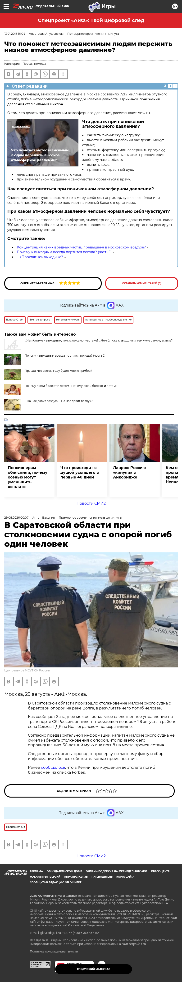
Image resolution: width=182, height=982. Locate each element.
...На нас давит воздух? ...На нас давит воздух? (59, 401)
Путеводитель (102, 876)
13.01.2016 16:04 (14, 33)
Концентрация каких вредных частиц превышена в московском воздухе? (81, 247)
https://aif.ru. (138, 944)
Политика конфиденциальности (54, 951)
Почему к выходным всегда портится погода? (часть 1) (64, 252)
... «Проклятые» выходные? (40, 257)
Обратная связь (76, 876)
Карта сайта (125, 876)
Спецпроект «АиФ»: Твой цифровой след (91, 20)
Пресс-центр (160, 871)
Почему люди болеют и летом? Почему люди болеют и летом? (71, 386)
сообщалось (53, 767)
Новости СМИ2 (91, 503)
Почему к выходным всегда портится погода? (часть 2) (65, 355)
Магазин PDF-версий (45, 876)
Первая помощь (34, 63)
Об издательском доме (64, 871)
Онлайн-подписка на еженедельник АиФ (116, 871)
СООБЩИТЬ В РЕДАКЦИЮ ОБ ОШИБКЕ (56, 882)
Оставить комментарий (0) (141, 283)
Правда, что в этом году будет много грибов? (58, 370)
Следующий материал (93, 969)
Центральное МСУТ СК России (27, 670)
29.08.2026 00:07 (16, 517)
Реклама (36, 871)
